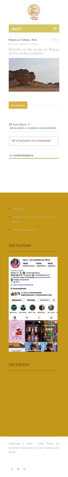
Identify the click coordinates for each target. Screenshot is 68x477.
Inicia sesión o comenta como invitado (32, 128)
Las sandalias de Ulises (26, 44)
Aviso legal (18, 208)
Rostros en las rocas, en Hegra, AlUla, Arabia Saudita (34, 51)
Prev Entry (18, 105)
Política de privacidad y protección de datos (35, 219)
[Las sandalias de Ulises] (34, 12)
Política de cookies (23, 229)
